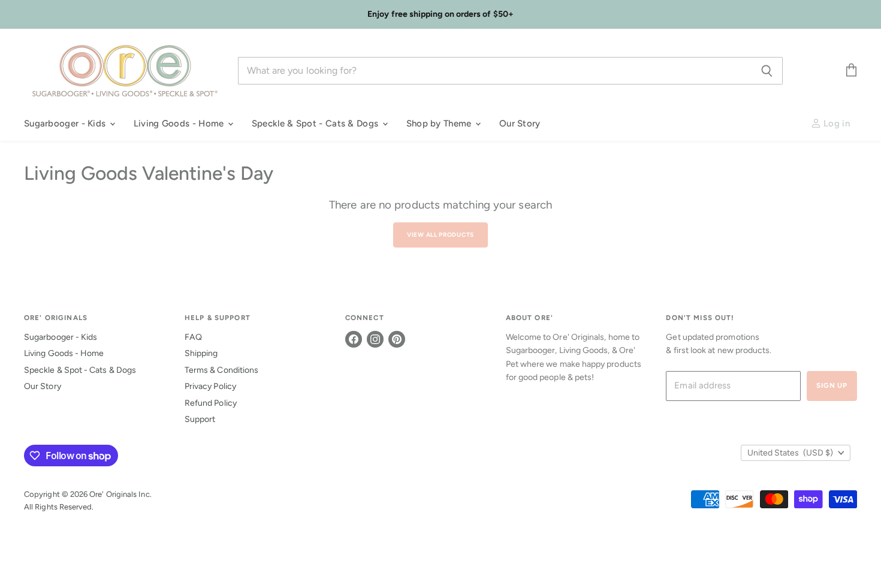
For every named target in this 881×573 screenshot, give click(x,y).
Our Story (520, 123)
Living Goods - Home (180, 123)
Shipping (201, 353)
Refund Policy (211, 403)
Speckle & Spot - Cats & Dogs (316, 123)
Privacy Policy (210, 386)
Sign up (831, 385)
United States (790, 453)
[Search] (767, 71)
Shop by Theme (440, 123)
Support (200, 419)
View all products (440, 235)
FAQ (193, 337)
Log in (835, 123)
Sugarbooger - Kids (66, 123)
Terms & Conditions (221, 370)
